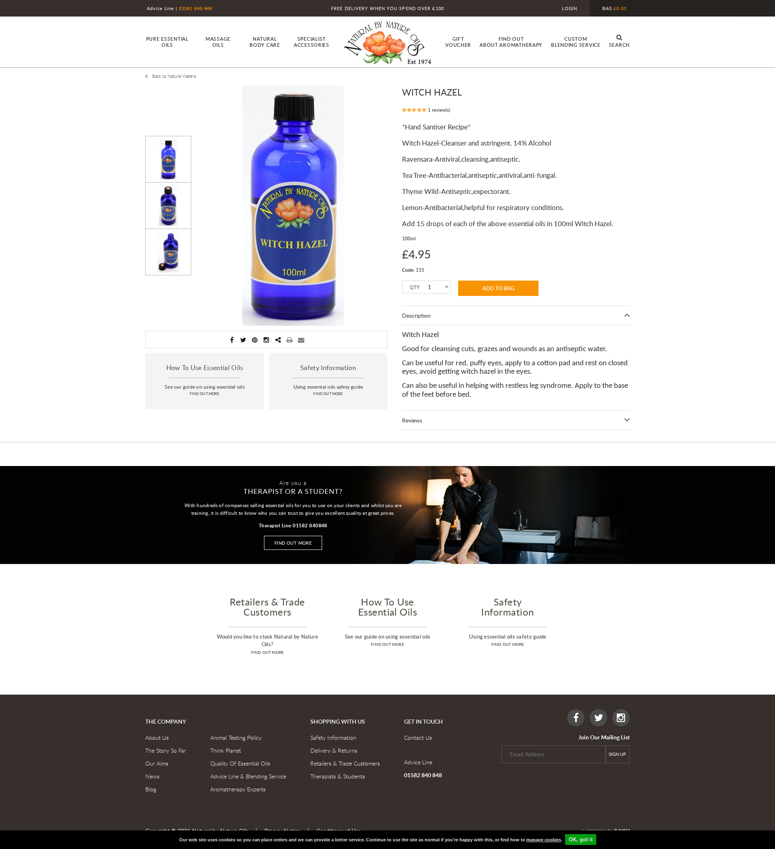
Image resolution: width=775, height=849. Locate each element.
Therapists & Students (337, 776)
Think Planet (225, 750)
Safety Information (333, 737)
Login (569, 8)
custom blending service (576, 41)
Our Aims (156, 763)
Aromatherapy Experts (238, 789)
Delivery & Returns (333, 750)
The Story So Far (165, 750)
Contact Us (418, 737)
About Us (157, 737)
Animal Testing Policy (236, 737)
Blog (150, 789)
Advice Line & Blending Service (248, 776)
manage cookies (543, 839)
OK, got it (581, 840)
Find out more (293, 543)
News (152, 776)
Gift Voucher (458, 41)
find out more (204, 393)
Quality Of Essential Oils (240, 763)
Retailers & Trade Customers (345, 763)
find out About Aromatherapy (511, 41)
